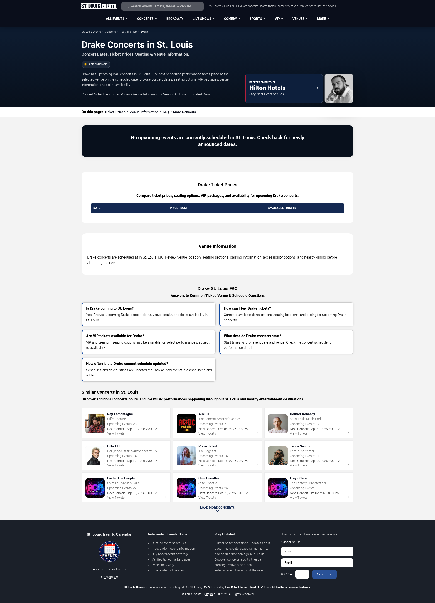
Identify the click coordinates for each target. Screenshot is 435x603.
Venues (298, 18)
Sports (256, 18)
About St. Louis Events (109, 569)
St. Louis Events (91, 31)
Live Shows (202, 18)
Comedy (230, 18)
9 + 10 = (286, 574)
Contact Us (109, 577)
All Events (115, 18)
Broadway (174, 18)
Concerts (145, 18)
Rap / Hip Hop (128, 31)
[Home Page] (98, 6)
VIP (277, 18)
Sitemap (209, 594)
